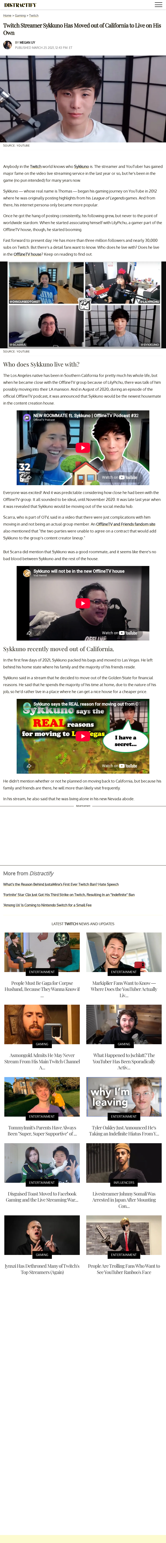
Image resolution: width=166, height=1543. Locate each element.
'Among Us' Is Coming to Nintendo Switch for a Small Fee (47, 905)
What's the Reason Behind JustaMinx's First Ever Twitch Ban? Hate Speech (61, 884)
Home (7, 15)
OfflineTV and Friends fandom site (125, 524)
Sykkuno (81, 166)
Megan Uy (27, 42)
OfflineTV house (28, 254)
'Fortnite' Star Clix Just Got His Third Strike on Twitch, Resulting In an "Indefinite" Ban (69, 895)
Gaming (20, 15)
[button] (159, 5)
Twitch (33, 15)
